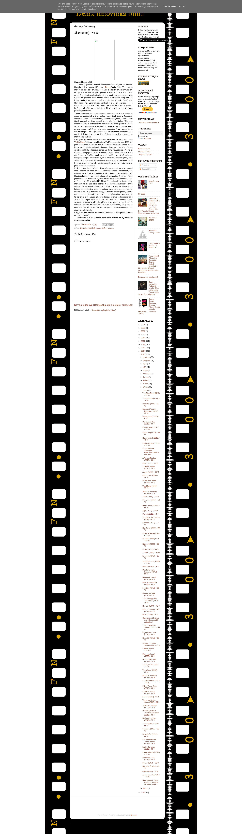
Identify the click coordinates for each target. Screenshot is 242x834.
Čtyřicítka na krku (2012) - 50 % (149, 634)
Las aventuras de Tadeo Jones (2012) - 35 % (149, 742)
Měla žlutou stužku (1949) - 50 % (149, 584)
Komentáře (145, 169)
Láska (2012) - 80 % (150, 549)
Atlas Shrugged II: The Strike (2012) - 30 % (150, 601)
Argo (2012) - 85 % (150, 511)
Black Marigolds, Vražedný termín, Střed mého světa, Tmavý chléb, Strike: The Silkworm (148, 288)
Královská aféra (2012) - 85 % (148, 748)
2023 (143, 325)
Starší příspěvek (124, 305)
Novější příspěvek (84, 305)
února (145, 390)
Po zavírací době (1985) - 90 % (149, 482)
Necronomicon (144, 148)
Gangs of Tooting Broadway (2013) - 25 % (150, 411)
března (146, 387)
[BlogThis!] (106, 224)
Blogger (134, 815)
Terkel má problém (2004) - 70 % (149, 706)
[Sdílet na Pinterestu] (113, 224)
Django (108, 87)
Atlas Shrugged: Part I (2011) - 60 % (151, 610)
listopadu (147, 361)
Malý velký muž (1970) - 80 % (148, 655)
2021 (143, 331)
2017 (143, 341)
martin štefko (101, 228)
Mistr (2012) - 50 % (150, 463)
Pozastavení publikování (148, 277)
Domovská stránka (104, 305)
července (147, 374)
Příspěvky (145, 165)
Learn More (170, 6)
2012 (143, 793)
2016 (143, 344)
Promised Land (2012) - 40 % (148, 759)
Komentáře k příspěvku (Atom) (104, 310)
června (146, 377)
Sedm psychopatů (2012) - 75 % (149, 492)
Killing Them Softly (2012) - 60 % (149, 687)
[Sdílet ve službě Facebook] (110, 224)
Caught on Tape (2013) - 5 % (148, 594)
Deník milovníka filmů (110, 13)
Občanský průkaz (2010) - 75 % (149, 719)
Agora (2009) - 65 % (150, 497)
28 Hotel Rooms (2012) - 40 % (148, 468)
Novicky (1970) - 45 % (151, 606)
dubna (146, 384)
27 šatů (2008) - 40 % (151, 553)
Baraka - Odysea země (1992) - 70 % (151, 644)
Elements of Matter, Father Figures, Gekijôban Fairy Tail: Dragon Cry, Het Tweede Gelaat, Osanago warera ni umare (149, 206)
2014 (143, 351)
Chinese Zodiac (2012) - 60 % (148, 423)
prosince (146, 357)
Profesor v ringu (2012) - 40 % (148, 692)
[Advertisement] (103, 802)
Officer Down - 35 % (150, 772)
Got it (182, 6)
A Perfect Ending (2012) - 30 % (149, 459)
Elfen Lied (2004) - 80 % (154, 232)
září (145, 367)
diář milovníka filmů (87, 228)
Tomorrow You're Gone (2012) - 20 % (151, 701)
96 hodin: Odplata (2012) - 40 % (149, 676)
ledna (145, 788)
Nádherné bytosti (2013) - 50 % (149, 578)
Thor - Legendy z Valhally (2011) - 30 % (151, 627)
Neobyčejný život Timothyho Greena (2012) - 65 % (150, 713)
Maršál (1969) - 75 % (150, 567)
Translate (147, 138)
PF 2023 (141, 194)
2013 (143, 354)
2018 (143, 338)
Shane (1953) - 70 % (150, 763)
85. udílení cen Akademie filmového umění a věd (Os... (150, 452)
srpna (145, 370)
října (145, 364)
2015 (143, 348)
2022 (143, 328)
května (146, 380)
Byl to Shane (80, 142)
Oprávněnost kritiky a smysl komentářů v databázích (150, 620)
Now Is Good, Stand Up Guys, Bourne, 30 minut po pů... (150, 782)
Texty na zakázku (145, 154)
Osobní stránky (144, 151)
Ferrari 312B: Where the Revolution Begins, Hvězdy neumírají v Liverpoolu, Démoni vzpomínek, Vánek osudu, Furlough (148, 264)
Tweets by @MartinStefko (148, 122)
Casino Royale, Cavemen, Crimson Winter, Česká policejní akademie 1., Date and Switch (149, 306)
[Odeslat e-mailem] (103, 224)
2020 (143, 335)
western (111, 228)
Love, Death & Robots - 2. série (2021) (154, 245)
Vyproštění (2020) (153, 219)
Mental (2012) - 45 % (150, 514)
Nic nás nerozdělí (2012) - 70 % (149, 660)
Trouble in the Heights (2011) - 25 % (151, 518)
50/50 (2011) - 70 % (150, 615)
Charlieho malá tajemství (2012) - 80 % (150, 572)
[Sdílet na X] (108, 224)
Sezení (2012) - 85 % (150, 697)
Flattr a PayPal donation (148, 650)
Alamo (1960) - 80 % (150, 472)
